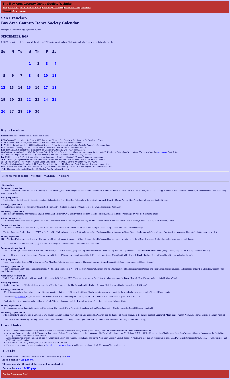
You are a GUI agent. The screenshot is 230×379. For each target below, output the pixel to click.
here (68, 356)
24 (46, 99)
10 (46, 76)
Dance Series (13, 8)
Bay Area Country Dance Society (16, 374)
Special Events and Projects (30, 8)
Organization (86, 8)
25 (54, 99)
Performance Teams (72, 8)
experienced (162, 152)
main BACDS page (25, 368)
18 (54, 87)
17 (46, 87)
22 (29, 99)
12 (3, 87)
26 (3, 111)
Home (5, 8)
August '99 (27, 359)
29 (29, 111)
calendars (22, 11)
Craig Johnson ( (52, 345)
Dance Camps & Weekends (52, 8)
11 (54, 76)
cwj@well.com (65, 345)
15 (29, 87)
